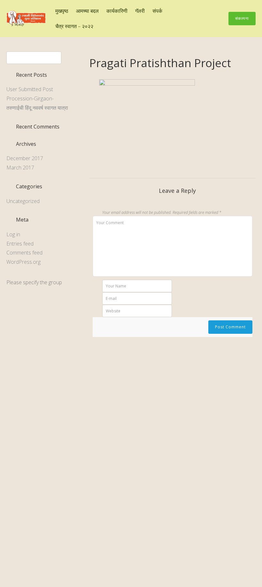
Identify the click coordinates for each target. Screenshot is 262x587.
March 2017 (20, 167)
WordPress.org (23, 261)
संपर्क (157, 10)
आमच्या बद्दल (87, 10)
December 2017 (24, 158)
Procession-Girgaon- (30, 98)
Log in (13, 234)
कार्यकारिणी (116, 10)
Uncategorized (23, 201)
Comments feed (24, 252)
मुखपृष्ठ (61, 10)
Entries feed (20, 243)
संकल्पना (242, 18)
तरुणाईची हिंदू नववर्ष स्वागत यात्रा (37, 107)
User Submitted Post (29, 89)
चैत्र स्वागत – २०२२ (74, 26)
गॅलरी (140, 10)
